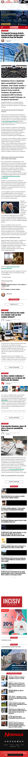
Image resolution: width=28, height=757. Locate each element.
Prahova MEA (18, 646)
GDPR (18, 746)
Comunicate (17, 744)
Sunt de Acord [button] (19, 754)
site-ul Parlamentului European (10, 121)
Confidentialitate (13, 746)
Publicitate (12, 744)
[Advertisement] (14, 586)
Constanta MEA (4, 646)
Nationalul (8, 41)
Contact (22, 744)
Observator (9, 268)
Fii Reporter (6, 744)
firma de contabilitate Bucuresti (16, 469)
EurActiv (14, 266)
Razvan (7, 434)
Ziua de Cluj (9, 266)
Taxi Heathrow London (6, 640)
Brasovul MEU (11, 646)
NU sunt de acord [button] (11, 754)
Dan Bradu (8, 320)
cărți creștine (4, 400)
